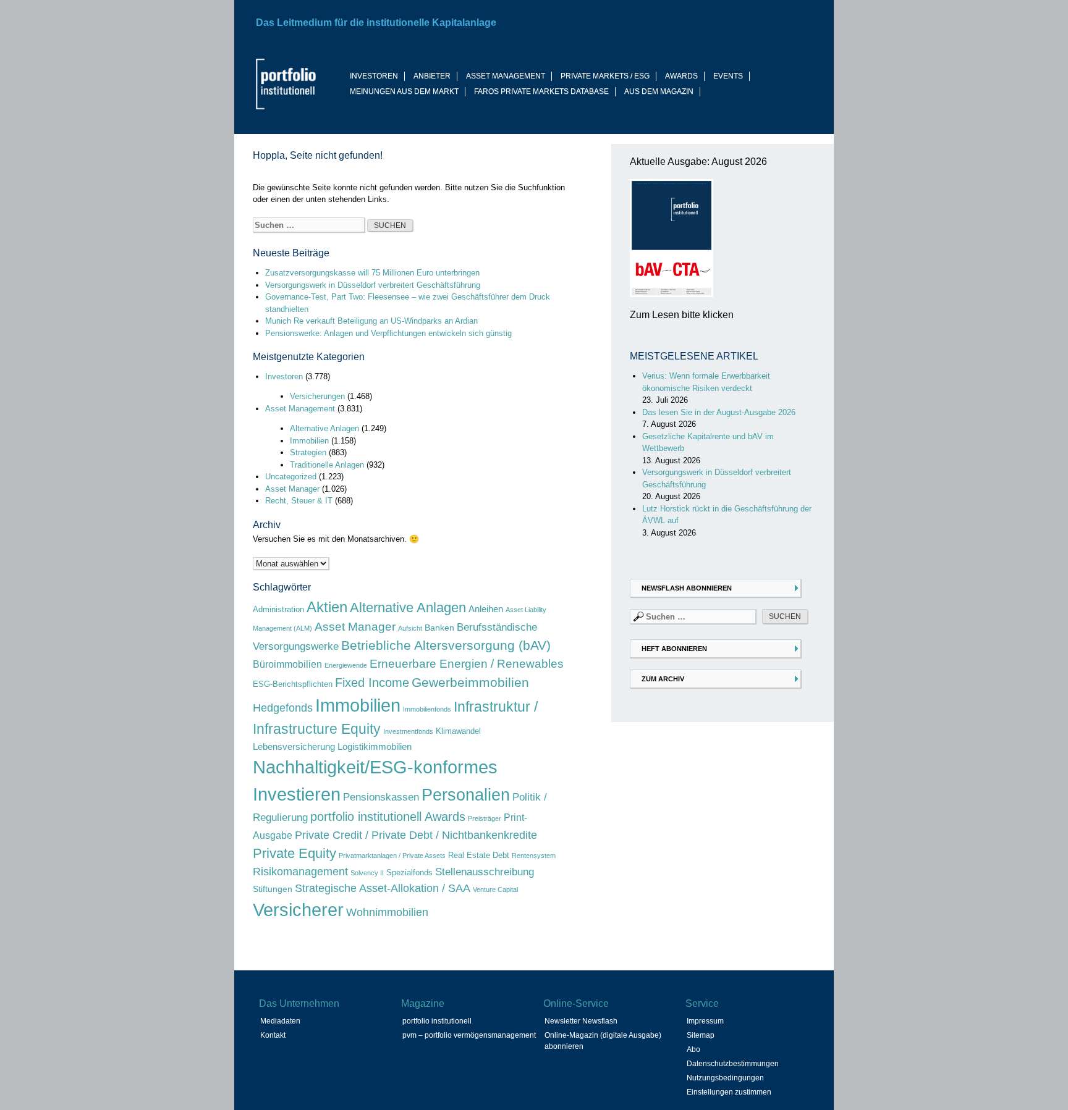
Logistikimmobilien (374, 746)
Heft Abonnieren (674, 648)
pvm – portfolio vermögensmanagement (469, 1035)
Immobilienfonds (427, 709)
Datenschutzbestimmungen (733, 1063)
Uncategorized (290, 476)
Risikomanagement (300, 871)
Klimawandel (458, 731)
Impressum (705, 1021)
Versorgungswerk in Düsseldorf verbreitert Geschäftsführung (372, 285)
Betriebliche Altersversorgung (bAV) (446, 645)
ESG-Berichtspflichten (293, 684)
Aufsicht (410, 628)
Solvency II (367, 873)
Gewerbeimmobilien (470, 682)
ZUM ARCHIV (663, 679)
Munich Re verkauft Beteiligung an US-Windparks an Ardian (371, 321)
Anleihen (485, 608)
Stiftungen (272, 889)
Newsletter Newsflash (581, 1021)
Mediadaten (280, 1021)
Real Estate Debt (478, 855)
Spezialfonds (409, 872)
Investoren (284, 376)
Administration (278, 609)
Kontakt (273, 1035)
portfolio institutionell (437, 1021)
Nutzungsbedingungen (725, 1078)
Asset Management (300, 408)
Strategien (308, 452)
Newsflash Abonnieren (687, 588)
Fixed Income (372, 682)
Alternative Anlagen (324, 428)
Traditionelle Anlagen (327, 464)
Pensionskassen (381, 797)
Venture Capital (495, 889)
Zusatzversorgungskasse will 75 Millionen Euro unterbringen (372, 272)
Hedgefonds (283, 708)
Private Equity (294, 853)
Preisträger (484, 818)
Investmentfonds (408, 731)
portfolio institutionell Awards (387, 816)
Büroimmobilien (287, 664)
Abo (693, 1049)
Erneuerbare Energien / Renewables (467, 663)
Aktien (327, 607)
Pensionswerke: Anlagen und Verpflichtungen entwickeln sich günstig (388, 333)
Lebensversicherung (294, 746)
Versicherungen (317, 396)
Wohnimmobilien (387, 912)
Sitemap (700, 1035)
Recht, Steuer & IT (299, 500)
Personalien (466, 794)
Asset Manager (292, 489)
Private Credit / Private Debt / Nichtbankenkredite (416, 834)
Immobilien (309, 440)
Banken (439, 628)
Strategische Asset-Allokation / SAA (382, 887)
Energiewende (345, 665)
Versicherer (298, 910)
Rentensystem (534, 855)
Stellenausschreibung (484, 872)
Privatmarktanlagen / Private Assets (392, 855)
